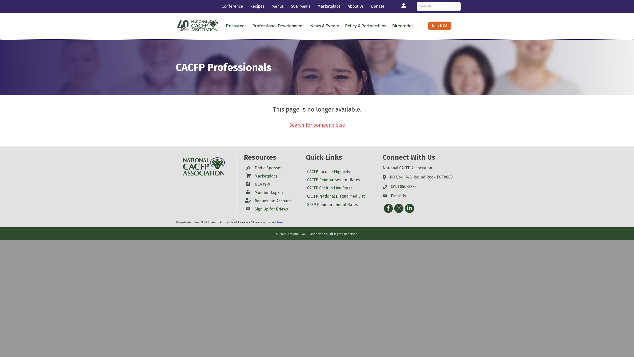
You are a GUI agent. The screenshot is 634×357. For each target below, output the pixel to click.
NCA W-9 (262, 184)
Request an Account (273, 201)
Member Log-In (269, 192)
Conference (232, 6)
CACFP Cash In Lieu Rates (330, 188)
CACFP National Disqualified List (336, 196)
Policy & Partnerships (365, 26)
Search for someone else (317, 125)
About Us (356, 6)
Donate (377, 6)
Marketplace (329, 6)
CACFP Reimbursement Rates (333, 180)
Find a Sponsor (268, 168)
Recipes (257, 6)
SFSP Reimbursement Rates (332, 204)
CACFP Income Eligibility (328, 171)
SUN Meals (300, 6)
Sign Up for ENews (271, 209)
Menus (278, 6)
